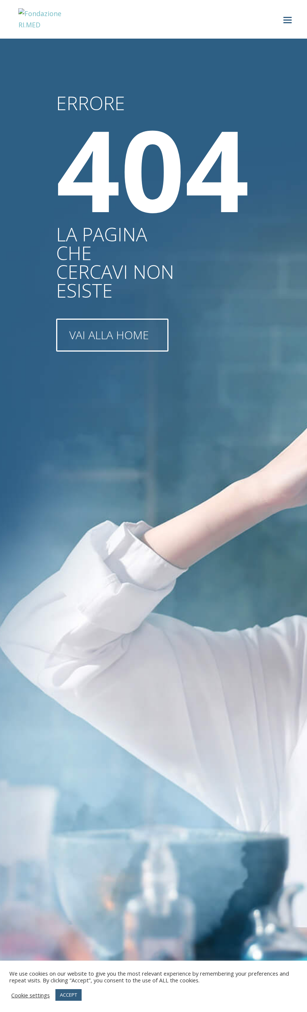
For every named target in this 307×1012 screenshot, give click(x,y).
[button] (287, 19)
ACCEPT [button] (68, 994)
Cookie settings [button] (30, 995)
